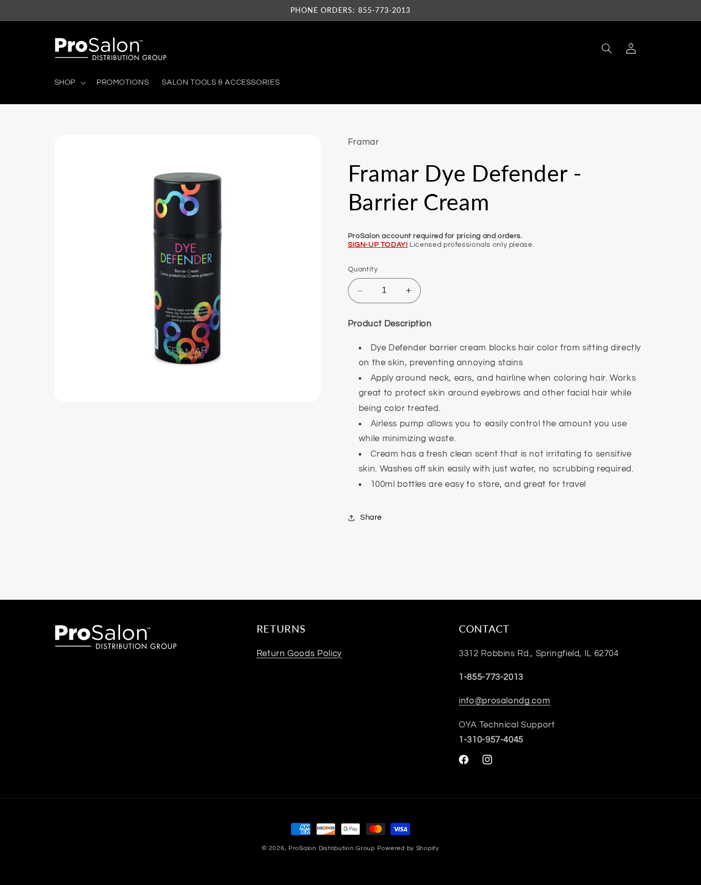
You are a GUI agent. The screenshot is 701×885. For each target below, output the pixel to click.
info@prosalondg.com (504, 700)
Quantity (363, 269)
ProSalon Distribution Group (331, 848)
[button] (69, 82)
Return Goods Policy (299, 653)
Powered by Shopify (408, 848)
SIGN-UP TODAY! (378, 244)
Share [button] (371, 517)
